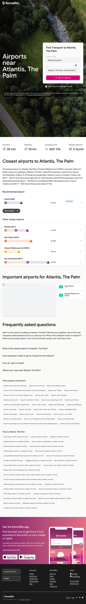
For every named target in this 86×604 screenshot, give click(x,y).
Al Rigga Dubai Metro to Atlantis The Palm (38, 460)
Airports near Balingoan (74, 405)
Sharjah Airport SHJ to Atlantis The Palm (16, 441)
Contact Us (53, 586)
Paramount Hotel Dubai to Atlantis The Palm (60, 456)
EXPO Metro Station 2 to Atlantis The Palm (17, 494)
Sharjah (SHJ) (10, 227)
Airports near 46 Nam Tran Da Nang (44, 409)
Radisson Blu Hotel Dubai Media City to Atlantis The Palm (21, 470)
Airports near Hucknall (39, 405)
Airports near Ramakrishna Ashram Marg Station (39, 419)
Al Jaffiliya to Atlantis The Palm (54, 484)
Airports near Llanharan (43, 414)
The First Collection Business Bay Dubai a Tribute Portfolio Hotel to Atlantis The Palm (30, 475)
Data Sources (74, 584)
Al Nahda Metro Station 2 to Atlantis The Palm (18, 451)
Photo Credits (74, 581)
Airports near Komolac (26, 414)
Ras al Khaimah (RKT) (13, 259)
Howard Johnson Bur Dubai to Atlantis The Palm (58, 465)
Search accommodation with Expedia (60, 86)
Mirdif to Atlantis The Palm (11, 503)
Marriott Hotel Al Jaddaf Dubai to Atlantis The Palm (54, 498)
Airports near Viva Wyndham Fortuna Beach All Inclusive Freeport (24, 390)
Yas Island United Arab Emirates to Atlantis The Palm (20, 508)
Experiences (33, 579)
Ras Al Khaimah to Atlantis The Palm (65, 460)
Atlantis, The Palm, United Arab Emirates (64, 70)
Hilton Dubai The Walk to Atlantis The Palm (48, 451)
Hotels (31, 574)
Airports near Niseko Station (12, 419)
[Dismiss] (81, 93)
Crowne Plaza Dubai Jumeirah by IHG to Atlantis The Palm (22, 465)
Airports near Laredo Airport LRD (51, 400)
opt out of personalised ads (36, 95)
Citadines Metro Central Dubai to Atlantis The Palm (19, 489)
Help (51, 584)
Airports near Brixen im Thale (29, 400)
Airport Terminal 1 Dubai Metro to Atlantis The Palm (47, 441)
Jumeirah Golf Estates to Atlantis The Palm (47, 494)
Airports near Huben (10, 409)
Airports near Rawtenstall (65, 419)
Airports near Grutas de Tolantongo (14, 386)
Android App (76, 576)
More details (9, 211)
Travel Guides (33, 581)
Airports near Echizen (72, 400)
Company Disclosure (25, 599)
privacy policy (19, 95)
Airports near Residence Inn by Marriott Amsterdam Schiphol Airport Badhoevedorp (30, 424)
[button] (63, 77)
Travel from (51, 56)
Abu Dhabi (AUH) (11, 237)
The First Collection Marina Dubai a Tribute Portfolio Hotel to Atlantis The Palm (28, 479)
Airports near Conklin (42, 395)
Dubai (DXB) (9, 199)
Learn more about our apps (11, 550)
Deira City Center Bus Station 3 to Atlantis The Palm (55, 489)
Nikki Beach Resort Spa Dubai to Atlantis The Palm (39, 503)
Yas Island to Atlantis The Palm (13, 460)
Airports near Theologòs (59, 395)
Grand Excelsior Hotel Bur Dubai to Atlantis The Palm (47, 446)
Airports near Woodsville (56, 405)
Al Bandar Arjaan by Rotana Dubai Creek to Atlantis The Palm (22, 484)
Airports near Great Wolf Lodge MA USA (16, 405)
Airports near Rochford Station (70, 424)
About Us (53, 574)
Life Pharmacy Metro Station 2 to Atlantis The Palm (19, 498)
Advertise (53, 581)
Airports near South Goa (36, 386)
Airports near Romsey (71, 390)
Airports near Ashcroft (10, 400)
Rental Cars (33, 576)
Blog (30, 584)
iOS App (74, 574)
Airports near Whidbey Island (56, 386)
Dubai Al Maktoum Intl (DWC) (17, 248)
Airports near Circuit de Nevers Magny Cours (18, 395)
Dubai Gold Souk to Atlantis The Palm (15, 446)
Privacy (68, 597)
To (47, 66)
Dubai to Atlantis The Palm (39, 437)
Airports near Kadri (25, 409)
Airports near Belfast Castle (67, 409)
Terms (73, 597)
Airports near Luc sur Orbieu (63, 414)
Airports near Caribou (55, 390)
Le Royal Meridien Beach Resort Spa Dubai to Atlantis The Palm (23, 456)
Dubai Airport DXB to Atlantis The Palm (15, 437)
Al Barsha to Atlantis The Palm (59, 437)
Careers (52, 579)
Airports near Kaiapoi (10, 414)
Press (51, 576)
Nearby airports (54, 60)
